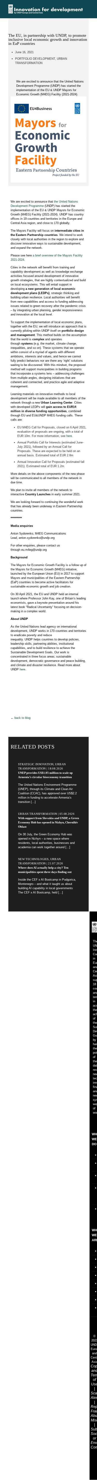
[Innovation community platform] (45, 9)
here (69, 436)
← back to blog (20, 717)
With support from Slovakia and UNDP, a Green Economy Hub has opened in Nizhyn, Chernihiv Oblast (48, 822)
